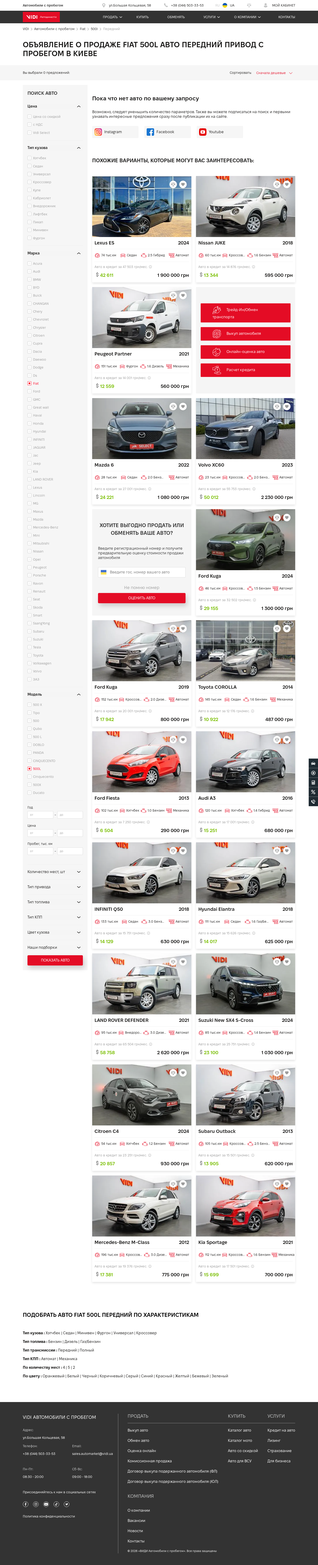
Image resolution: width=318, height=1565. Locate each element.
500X (37, 785)
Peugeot (40, 567)
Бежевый (200, 1376)
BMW (37, 279)
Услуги (209, 17)
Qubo (37, 729)
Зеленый (220, 1376)
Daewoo (39, 359)
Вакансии (136, 1521)
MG (35, 503)
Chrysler (39, 327)
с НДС (38, 124)
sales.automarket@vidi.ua (92, 1454)
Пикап (38, 222)
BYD (36, 287)
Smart (37, 615)
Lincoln (39, 495)
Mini (36, 535)
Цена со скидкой (47, 117)
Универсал (42, 174)
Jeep (37, 463)
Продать (110, 17)
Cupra (37, 343)
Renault (39, 591)
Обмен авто (138, 1441)
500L (37, 769)
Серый (132, 1376)
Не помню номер (141, 587)
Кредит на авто (281, 1430)
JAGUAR (39, 447)
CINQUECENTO (44, 761)
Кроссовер (42, 182)
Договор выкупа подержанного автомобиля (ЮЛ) (173, 1482)
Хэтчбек (39, 158)
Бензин (55, 1342)
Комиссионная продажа (150, 1461)
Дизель (71, 1342)
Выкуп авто (138, 1430)
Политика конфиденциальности (49, 1516)
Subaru (38, 631)
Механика (68, 1359)
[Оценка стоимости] (313, 782)
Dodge (38, 367)
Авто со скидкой (243, 1451)
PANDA (38, 753)
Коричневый (111, 1376)
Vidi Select (41, 133)
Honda (38, 423)
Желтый (182, 1376)
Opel (37, 559)
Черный (89, 1376)
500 (36, 721)
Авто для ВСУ (240, 1461)
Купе (37, 190)
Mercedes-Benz (45, 527)
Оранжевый (53, 1376)
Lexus (37, 487)
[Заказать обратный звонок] (313, 801)
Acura (37, 263)
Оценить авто (141, 598)
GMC (36, 399)
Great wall (41, 407)
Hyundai (39, 431)
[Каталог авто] (313, 763)
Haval (37, 415)
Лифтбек (40, 214)
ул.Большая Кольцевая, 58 (44, 1438)
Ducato (38, 793)
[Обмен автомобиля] (313, 773)
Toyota (38, 655)
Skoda (38, 607)
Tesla (37, 647)
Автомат (48, 1359)
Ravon (38, 583)
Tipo (36, 713)
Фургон (39, 238)
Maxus (38, 511)
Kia (35, 471)
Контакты (286, 17)
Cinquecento (43, 777)
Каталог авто (239, 1430)
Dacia (37, 351)
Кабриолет (42, 198)
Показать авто (55, 960)
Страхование (279, 1451)
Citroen (39, 335)
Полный (87, 1350)
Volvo (37, 671)
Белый (73, 1376)
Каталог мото (240, 1441)
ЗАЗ (36, 679)
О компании (245, 17)
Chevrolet (41, 319)
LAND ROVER (43, 479)
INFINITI (39, 439)
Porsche (39, 575)
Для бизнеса (279, 1461)
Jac (35, 455)
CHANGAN (41, 303)
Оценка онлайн (142, 1451)
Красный (164, 1376)
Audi (36, 271)
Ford (36, 391)
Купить (142, 17)
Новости (135, 1531)
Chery (37, 311)
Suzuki (38, 639)
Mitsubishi (41, 543)
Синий (147, 1376)
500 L (37, 737)
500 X (37, 705)
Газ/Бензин (90, 1342)
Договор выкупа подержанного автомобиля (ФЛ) (172, 1471)
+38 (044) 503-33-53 (39, 1454)
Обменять (176, 17)
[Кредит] (313, 792)
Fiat (36, 383)
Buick (37, 295)
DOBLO (38, 745)
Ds (35, 375)
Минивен (40, 230)
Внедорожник (44, 206)
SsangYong (41, 623)
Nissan (38, 551)
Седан (38, 166)
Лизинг (274, 1441)
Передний (67, 1350)
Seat (36, 599)
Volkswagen (42, 663)
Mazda (38, 519)
